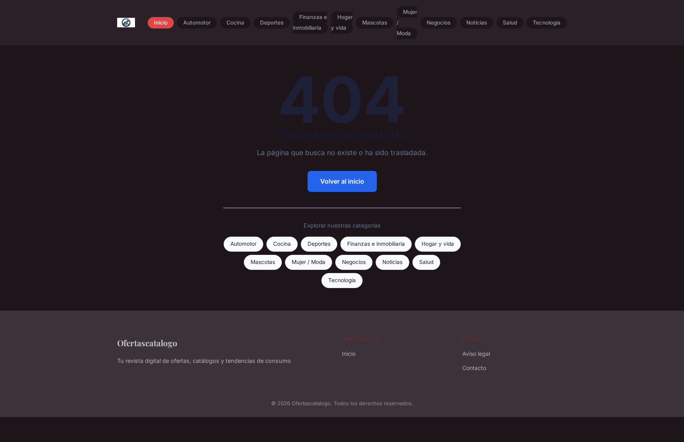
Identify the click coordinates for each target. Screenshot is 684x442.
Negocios (438, 22)
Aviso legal (476, 353)
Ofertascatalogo (147, 342)
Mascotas (374, 22)
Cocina (235, 22)
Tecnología (546, 22)
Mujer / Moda (308, 262)
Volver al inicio (342, 181)
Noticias (476, 22)
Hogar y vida (342, 22)
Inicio (160, 22)
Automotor (197, 22)
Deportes (271, 22)
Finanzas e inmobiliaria (310, 22)
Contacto (474, 367)
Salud (510, 22)
